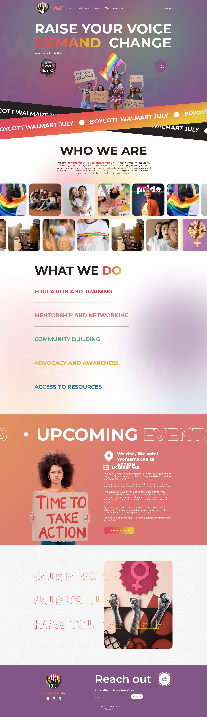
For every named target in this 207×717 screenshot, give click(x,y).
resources (118, 8)
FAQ (107, 8)
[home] (49, 8)
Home (71, 8)
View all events (119, 530)
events (97, 8)
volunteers (84, 8)
